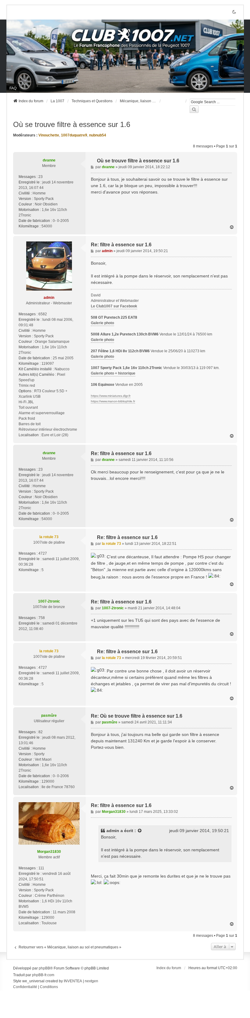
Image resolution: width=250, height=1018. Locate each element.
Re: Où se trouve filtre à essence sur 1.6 (136, 716)
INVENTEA (73, 981)
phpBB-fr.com (43, 975)
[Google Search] (194, 109)
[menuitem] (25, 987)
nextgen (91, 981)
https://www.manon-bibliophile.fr (113, 401)
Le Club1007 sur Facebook (114, 306)
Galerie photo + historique (113, 373)
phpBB (44, 968)
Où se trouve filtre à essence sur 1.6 (71, 124)
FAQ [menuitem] (12, 88)
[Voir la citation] (140, 831)
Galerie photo (102, 323)
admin (112, 830)
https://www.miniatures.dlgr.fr (110, 395)
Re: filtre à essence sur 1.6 (121, 244)
